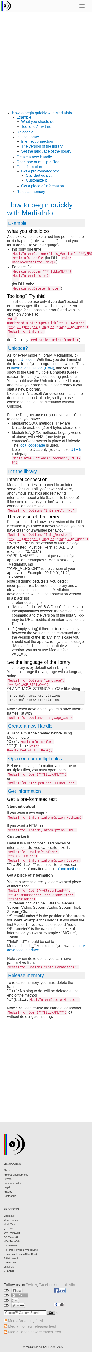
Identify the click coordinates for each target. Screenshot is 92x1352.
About (7, 1170)
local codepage (32, 445)
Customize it (36, 180)
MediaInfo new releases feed (32, 1326)
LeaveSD (9, 1266)
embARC (9, 1271)
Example (24, 117)
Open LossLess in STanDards (21, 1254)
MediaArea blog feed (25, 1321)
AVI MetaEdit (11, 1237)
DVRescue (10, 1262)
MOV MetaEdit (12, 1241)
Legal (7, 1187)
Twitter (31, 1285)
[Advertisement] (46, 65)
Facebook (47, 1285)
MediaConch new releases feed (34, 1332)
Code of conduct (13, 1183)
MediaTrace (10, 1224)
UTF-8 (76, 450)
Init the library (28, 137)
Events (8, 1178)
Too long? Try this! (36, 126)
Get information (29, 167)
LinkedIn (68, 1285)
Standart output (38, 175)
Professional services (16, 1174)
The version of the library (42, 146)
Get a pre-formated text (40, 171)
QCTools (9, 1228)
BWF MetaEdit (12, 1232)
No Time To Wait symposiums (21, 1249)
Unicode (28, 360)
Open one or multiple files (38, 162)
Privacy (8, 1191)
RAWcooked (11, 1258)
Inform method (67, 869)
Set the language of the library (46, 151)
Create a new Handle (34, 157)
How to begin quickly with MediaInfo (42, 113)
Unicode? (25, 132)
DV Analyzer (11, 1245)
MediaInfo (9, 1215)
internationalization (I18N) (32, 368)
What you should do (37, 121)
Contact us (10, 1195)
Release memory (31, 192)
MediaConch (11, 1220)
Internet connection (37, 141)
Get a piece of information (42, 186)
